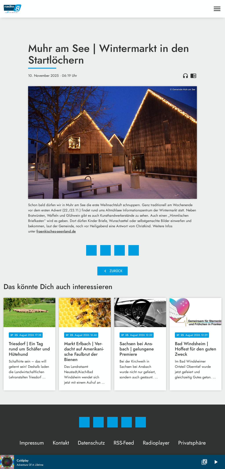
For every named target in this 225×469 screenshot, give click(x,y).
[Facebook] (84, 422)
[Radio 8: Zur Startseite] (107, 8)
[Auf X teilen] (105, 250)
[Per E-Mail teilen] (133, 250)
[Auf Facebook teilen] (91, 250)
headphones (185, 76)
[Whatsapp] (112, 422)
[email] (140, 422)
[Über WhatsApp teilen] (119, 250)
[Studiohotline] (126, 422)
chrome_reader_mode (193, 76)
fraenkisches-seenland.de (56, 231)
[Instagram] (98, 422)
